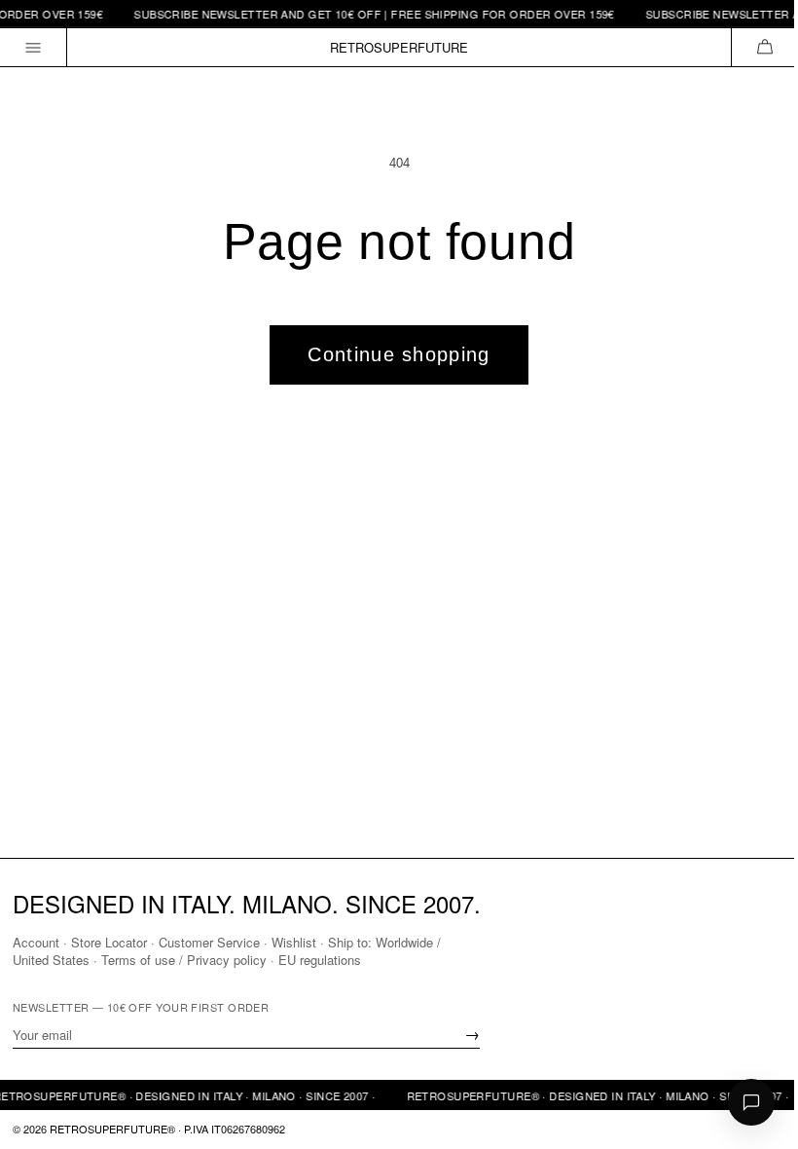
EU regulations (319, 959)
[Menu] (33, 47)
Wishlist (294, 942)
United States (51, 959)
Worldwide (404, 942)
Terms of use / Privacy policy (184, 959)
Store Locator (109, 942)
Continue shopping (399, 354)
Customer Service (209, 942)
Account (36, 942)
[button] (764, 47)
